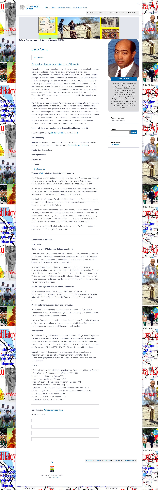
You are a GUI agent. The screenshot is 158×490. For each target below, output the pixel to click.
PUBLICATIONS (130, 13)
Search (113, 129)
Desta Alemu (50, 7)
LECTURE (109, 13)
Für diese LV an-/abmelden (78, 145)
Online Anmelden (39, 57)
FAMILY (100, 13)
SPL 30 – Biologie (57, 133)
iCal (41, 173)
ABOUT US (90, 13)
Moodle (75, 133)
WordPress (55, 477)
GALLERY (119, 13)
